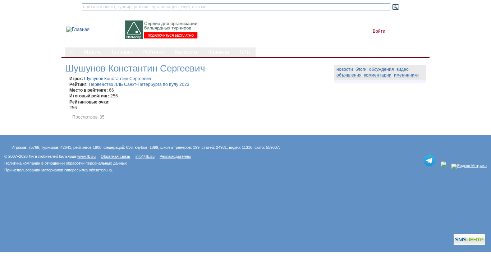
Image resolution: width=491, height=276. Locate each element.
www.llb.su (86, 156)
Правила (218, 52)
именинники (406, 75)
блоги (361, 69)
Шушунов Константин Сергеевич (117, 78)
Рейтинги (153, 52)
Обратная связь (115, 156)
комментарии (377, 75)
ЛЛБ (244, 52)
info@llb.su (145, 156)
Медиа (92, 52)
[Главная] (78, 29)
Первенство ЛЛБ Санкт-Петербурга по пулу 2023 (139, 84)
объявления (349, 75)
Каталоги (186, 52)
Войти (379, 31)
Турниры (121, 52)
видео (402, 69)
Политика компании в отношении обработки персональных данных (65, 163)
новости (344, 69)
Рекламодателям (175, 156)
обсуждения (381, 69)
